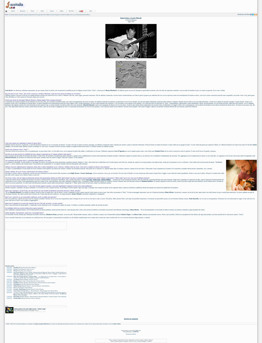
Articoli (13, 11)
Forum (131, 341)
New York (71, 11)
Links (138, 341)
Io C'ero (126, 340)
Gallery (61, 11)
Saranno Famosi (118, 341)
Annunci (151, 340)
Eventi (32, 11)
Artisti (42, 11)
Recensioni (22, 11)
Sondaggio (143, 341)
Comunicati (120, 340)
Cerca (135, 341)
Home (110, 340)
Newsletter (125, 341)
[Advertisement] (219, 4)
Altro (91, 11)
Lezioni (52, 11)
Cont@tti (149, 341)
